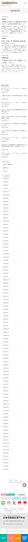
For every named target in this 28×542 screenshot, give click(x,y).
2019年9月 (5, 378)
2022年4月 (5, 286)
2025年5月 (5, 208)
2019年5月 (5, 387)
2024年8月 (5, 227)
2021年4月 (5, 315)
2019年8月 (5, 381)
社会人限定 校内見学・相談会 (24, 538)
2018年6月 (5, 423)
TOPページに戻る (13, 480)
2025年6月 (5, 204)
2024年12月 (6, 221)
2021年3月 (5, 319)
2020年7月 (5, 345)
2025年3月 (5, 214)
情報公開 (21, 508)
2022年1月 (5, 296)
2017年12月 (6, 443)
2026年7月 (5, 178)
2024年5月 (5, 237)
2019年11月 (6, 371)
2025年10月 (6, 195)
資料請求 (3, 538)
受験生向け (3, 38)
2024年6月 (5, 234)
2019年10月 (6, 374)
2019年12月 (6, 368)
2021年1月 (5, 325)
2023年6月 (5, 266)
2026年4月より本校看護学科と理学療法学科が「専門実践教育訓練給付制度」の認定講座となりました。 (13, 146)
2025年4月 (5, 211)
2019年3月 (5, 394)
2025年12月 (6, 191)
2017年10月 (6, 449)
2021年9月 (5, 302)
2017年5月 (5, 466)
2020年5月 (5, 351)
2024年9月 (5, 224)
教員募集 (5, 508)
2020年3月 (5, 358)
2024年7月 (5, 231)
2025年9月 (5, 198)
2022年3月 (5, 289)
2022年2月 (5, 293)
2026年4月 (5, 182)
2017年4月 (5, 469)
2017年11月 (6, 446)
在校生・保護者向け (5, 57)
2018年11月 (6, 407)
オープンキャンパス (10, 538)
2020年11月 (6, 332)
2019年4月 (5, 391)
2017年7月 (5, 459)
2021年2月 (5, 322)
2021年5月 (5, 312)
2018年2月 (5, 436)
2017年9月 (5, 453)
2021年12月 (6, 299)
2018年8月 (5, 417)
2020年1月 (5, 364)
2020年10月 (6, 335)
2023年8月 (5, 263)
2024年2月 (5, 247)
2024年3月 (5, 244)
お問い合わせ (13, 508)
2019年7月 (5, 384)
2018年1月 (5, 440)
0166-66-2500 (9, 524)
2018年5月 (5, 426)
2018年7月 (5, 420)
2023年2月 (5, 276)
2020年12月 (6, 329)
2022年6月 (5, 283)
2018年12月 (6, 404)
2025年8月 (5, 201)
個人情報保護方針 (9, 510)
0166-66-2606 (19, 524)
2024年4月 (5, 240)
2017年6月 (5, 462)
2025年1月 (5, 217)
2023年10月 (6, 257)
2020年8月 (5, 342)
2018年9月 (5, 413)
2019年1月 (5, 400)
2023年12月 (6, 253)
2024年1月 (5, 250)
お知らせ (5, 171)
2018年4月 (5, 430)
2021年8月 (5, 306)
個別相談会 (17, 538)
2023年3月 (5, 273)
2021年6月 (5, 309)
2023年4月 (5, 270)
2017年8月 (5, 456)
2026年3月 (5, 185)
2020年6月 (5, 348)
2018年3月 (5, 433)
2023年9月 (5, 260)
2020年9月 (5, 338)
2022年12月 (6, 280)
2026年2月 (5, 188)
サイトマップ (19, 510)
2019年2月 (5, 397)
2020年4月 (5, 355)
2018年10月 (6, 410)
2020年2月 (5, 361)
